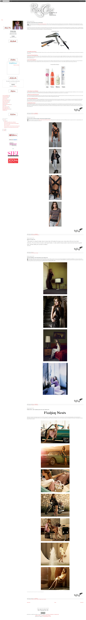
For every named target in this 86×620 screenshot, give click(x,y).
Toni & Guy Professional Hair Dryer (33, 55)
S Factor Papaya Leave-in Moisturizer (33, 90)
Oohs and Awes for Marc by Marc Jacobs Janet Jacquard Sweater (39, 118)
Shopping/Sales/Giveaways (6, 109)
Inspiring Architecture (6, 102)
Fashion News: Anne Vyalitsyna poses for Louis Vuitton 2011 (38, 409)
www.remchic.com (47, 616)
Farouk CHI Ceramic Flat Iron (32, 51)
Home (2, 19)
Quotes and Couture (5, 106)
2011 (4, 119)
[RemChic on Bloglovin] (13, 140)
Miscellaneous (5, 103)
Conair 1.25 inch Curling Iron (32, 59)
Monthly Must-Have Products (7, 104)
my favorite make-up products (42, 23)
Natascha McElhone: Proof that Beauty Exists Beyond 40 (37, 257)
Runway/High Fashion (6, 107)
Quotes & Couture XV (31, 239)
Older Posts (81, 602)
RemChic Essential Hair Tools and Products (35, 22)
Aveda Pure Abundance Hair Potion (33, 98)
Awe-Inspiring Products (6, 96)
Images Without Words (6, 101)
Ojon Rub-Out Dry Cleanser (32, 102)
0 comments (36, 404)
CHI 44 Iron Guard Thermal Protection (33, 94)
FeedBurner (14, 86)
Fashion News (4, 98)
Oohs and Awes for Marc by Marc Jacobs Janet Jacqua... (11, 123)
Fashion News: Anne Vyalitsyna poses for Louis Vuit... (11, 127)
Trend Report (4, 110)
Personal (4, 105)
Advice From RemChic (6, 95)
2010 (4, 129)
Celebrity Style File (5, 97)
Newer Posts (28, 602)
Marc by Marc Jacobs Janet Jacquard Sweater (45, 119)
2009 (4, 130)
